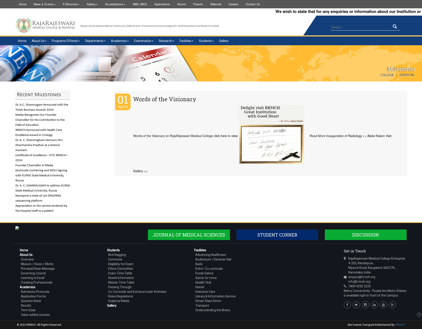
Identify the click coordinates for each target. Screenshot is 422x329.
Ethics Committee (120, 268)
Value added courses (35, 314)
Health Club (203, 282)
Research (165, 41)
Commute (115, 259)
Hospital (407, 75)
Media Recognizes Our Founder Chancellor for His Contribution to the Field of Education (40, 120)
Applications (162, 4)
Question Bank (31, 301)
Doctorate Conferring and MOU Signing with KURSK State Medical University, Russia (41, 175)
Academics (119, 41)
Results (26, 305)
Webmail (215, 4)
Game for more (206, 278)
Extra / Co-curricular (209, 268)
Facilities (185, 41)
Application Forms (33, 296)
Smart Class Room (208, 301)
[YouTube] (383, 304)
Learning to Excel (32, 278)
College (387, 75)
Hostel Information (121, 278)
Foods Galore (204, 273)
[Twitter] (356, 304)
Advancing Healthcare (210, 255)
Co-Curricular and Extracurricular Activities (137, 291)
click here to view (226, 136)
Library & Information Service (215, 296)
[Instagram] (365, 304)
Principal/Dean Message (38, 268)
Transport (202, 305)
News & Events (43, 4)
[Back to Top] (419, 314)
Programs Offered (65, 41)
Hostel (199, 287)
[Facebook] (347, 304)
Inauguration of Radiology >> (346, 136)
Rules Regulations (120, 296)
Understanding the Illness (212, 310)
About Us (38, 41)
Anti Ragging (117, 255)
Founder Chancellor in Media (34, 165)
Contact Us (253, 4)
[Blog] (392, 304)
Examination (142, 41)
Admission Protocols (35, 291)
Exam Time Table (120, 273)
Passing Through (120, 287)
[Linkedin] (374, 304)
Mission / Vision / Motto (37, 264)
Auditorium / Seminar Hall (213, 259)
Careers (233, 4)
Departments (94, 41)
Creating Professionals (37, 282)
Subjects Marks (118, 301)
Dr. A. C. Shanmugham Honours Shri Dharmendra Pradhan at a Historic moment (39, 145)
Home (22, 4)
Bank (198, 264)
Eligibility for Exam (120, 264)
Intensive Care (205, 291)
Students (205, 41)
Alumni (181, 4)
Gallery (91, 4)
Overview (27, 259)
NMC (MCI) (140, 4)
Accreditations (114, 4)
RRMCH (400, 324)
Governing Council (33, 273)
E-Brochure (70, 4)
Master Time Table (121, 282)
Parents (198, 4)
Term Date (28, 310)
